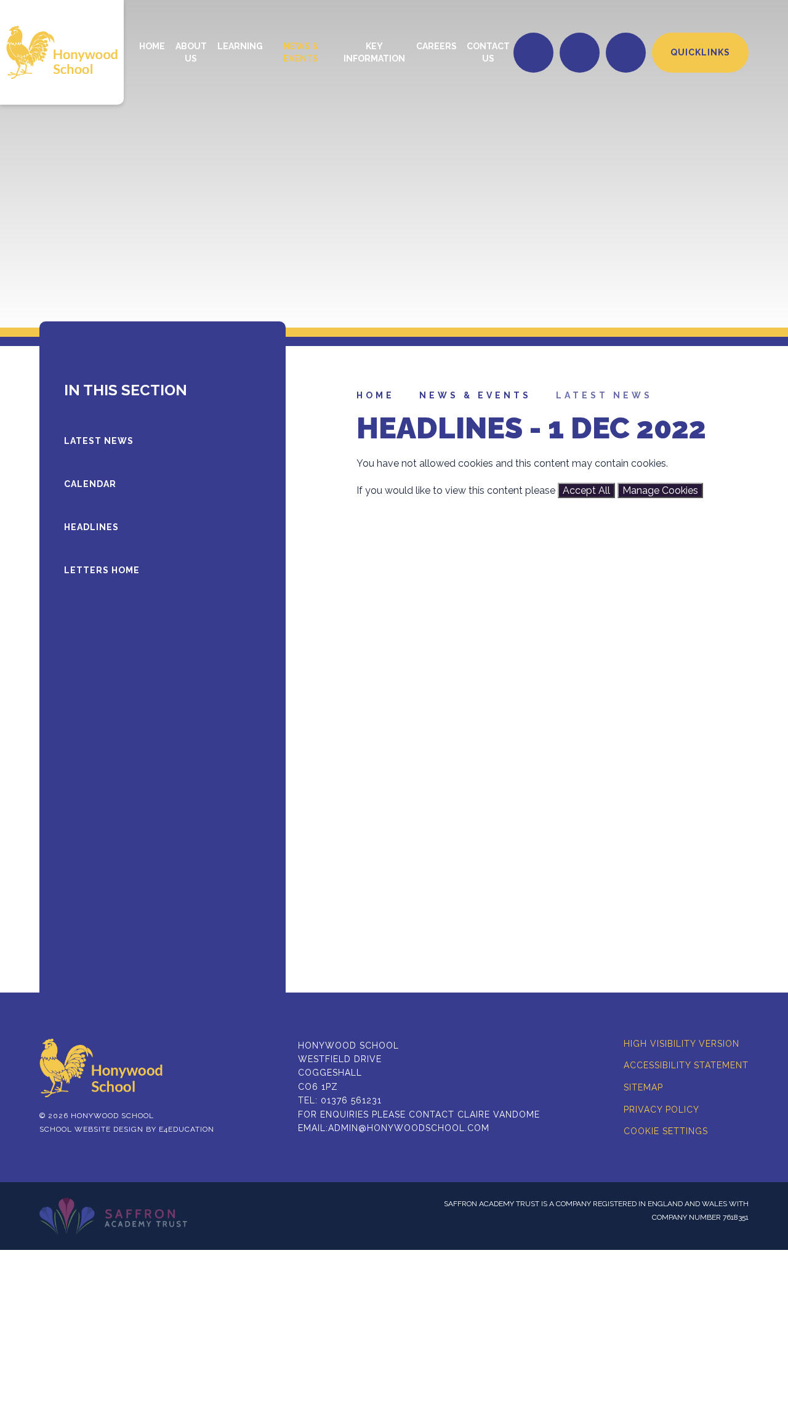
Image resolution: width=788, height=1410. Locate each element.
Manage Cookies (660, 490)
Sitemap (643, 1087)
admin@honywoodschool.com (408, 1128)
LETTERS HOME (102, 570)
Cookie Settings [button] (666, 1131)
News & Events (475, 395)
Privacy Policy (661, 1109)
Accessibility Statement (686, 1065)
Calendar (90, 484)
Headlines (91, 527)
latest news (604, 395)
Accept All (586, 490)
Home (375, 395)
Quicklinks (700, 52)
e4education (186, 1129)
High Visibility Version (681, 1044)
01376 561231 (351, 1100)
